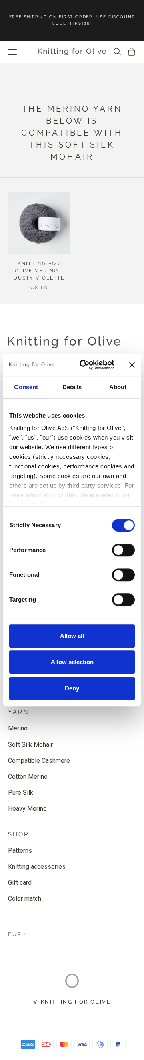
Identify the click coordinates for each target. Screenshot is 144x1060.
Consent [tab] (26, 387)
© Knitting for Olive (72, 1002)
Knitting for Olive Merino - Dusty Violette (39, 271)
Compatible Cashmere (39, 760)
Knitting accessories (37, 866)
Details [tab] (72, 387)
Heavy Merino (27, 808)
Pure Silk (20, 792)
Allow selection (72, 661)
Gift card (20, 882)
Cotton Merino (28, 776)
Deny (72, 688)
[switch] (123, 550)
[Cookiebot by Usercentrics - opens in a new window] (84, 365)
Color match (24, 898)
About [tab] (118, 387)
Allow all (72, 635)
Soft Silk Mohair (30, 744)
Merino (18, 728)
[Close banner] (132, 365)
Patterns (20, 850)
